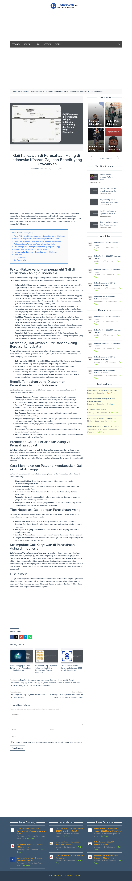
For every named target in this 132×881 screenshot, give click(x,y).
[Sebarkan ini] (12, 637)
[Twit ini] (16, 637)
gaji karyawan (43, 682)
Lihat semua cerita (105, 158)
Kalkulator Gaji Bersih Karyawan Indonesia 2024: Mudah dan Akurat (71, 667)
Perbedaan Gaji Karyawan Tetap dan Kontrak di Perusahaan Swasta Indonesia (46, 669)
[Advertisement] (66, 30)
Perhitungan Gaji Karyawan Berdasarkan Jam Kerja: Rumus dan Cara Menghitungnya (66, 695)
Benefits (23, 680)
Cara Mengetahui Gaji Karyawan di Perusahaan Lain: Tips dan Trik (27, 695)
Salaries (53, 680)
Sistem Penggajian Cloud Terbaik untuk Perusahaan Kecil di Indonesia (20, 667)
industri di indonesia (64, 682)
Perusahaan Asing (43, 685)
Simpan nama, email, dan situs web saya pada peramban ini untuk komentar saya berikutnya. (47, 742)
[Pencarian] (119, 44)
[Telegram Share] (25, 637)
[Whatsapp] (30, 637)
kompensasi (30, 685)
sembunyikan (28, 233)
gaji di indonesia (31, 682)
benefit (65, 680)
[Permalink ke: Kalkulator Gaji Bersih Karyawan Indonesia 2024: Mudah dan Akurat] (72, 656)
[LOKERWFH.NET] (66, 5)
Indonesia (40, 680)
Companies (31, 680)
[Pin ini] (21, 637)
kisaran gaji (20, 685)
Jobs (47, 680)
